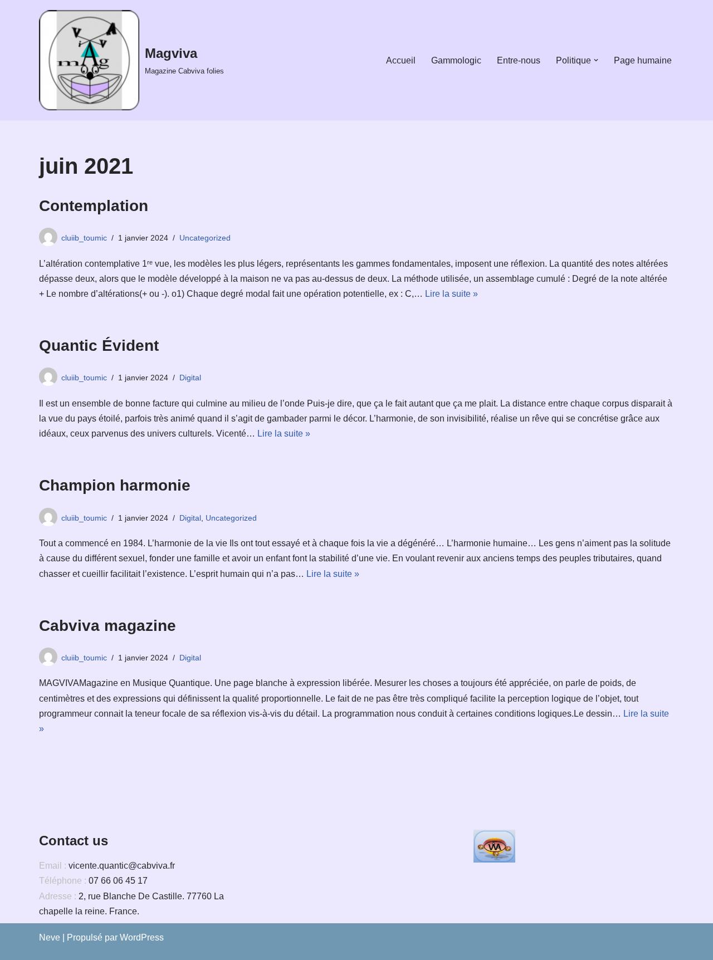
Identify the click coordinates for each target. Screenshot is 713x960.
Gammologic (456, 60)
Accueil (401, 60)
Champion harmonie (115, 485)
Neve (49, 937)
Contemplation (93, 205)
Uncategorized (205, 237)
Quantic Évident (99, 345)
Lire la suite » (451, 293)
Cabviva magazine (107, 625)
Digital (190, 377)
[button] (596, 60)
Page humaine (643, 60)
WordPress (142, 937)
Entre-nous (518, 60)
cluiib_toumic (84, 237)
